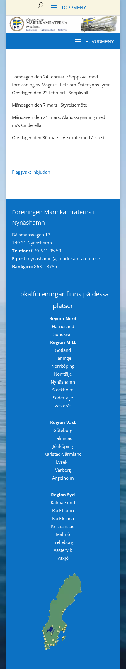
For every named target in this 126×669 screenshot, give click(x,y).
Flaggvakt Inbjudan (31, 172)
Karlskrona (63, 518)
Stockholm (63, 390)
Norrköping (62, 366)
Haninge (63, 358)
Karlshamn (63, 510)
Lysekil (63, 462)
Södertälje (63, 398)
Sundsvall (63, 334)
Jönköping (63, 446)
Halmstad (63, 438)
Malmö (63, 534)
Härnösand (63, 326)
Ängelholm (63, 478)
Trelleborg (63, 542)
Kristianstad (63, 526)
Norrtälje (63, 374)
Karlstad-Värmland (63, 454)
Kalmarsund (63, 502)
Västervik (63, 550)
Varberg (63, 470)
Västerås (63, 406)
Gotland (63, 350)
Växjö (63, 558)
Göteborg (62, 430)
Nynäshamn (63, 382)
